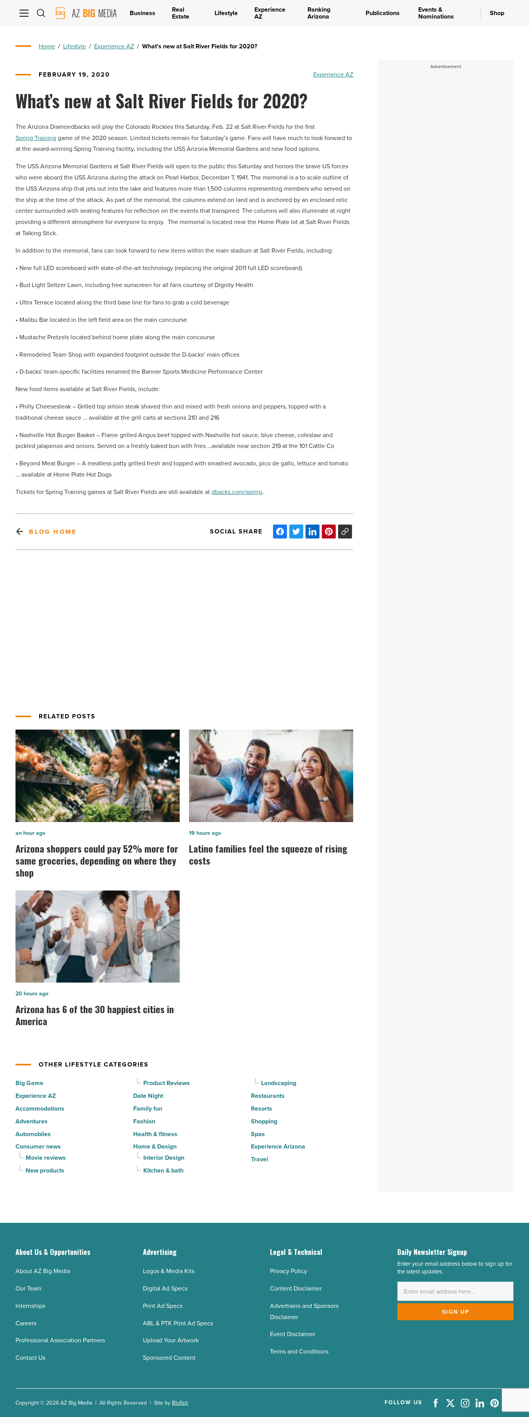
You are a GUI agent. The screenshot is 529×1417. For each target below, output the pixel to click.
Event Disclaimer (292, 1334)
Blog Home (53, 531)
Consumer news (38, 1146)
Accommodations (39, 1108)
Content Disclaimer (296, 1288)
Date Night (148, 1095)
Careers (25, 1323)
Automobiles (33, 1134)
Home (47, 46)
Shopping (264, 1121)
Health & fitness (155, 1134)
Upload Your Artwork (171, 1340)
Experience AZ (114, 46)
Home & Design (155, 1146)
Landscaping (278, 1083)
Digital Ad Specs (165, 1288)
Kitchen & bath (163, 1170)
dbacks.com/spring (236, 491)
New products (45, 1170)
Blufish (180, 1403)
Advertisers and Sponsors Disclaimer (304, 1311)
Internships (30, 1305)
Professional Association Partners (60, 1340)
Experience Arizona (278, 1146)
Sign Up (455, 1312)
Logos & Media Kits (168, 1271)
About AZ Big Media (42, 1271)
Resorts (261, 1108)
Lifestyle (74, 46)
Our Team (28, 1288)
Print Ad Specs (162, 1305)
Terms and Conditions (299, 1351)
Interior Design (163, 1157)
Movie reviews (46, 1157)
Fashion (144, 1121)
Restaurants (268, 1095)
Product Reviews (166, 1083)
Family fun (147, 1108)
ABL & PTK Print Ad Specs (178, 1323)
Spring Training (35, 137)
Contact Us (30, 1357)
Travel (259, 1159)
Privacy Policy (288, 1271)
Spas (258, 1134)
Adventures (31, 1121)
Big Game (29, 1083)
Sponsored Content (169, 1357)
